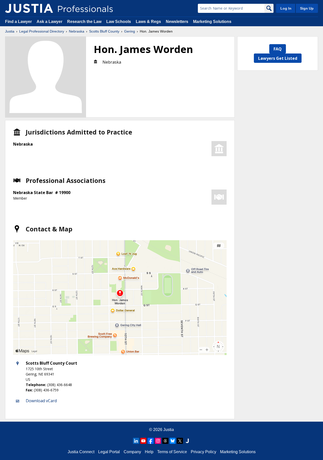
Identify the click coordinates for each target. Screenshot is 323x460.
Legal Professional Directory (41, 31)
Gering (129, 31)
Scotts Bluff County (104, 31)
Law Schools (118, 21)
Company (132, 452)
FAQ (278, 49)
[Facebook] (151, 441)
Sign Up (307, 8)
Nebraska (76, 31)
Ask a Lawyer (50, 21)
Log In (285, 8)
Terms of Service (172, 452)
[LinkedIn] (136, 441)
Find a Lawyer (18, 21)
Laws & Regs (148, 21)
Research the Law (84, 21)
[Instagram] (158, 441)
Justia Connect (81, 452)
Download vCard (41, 400)
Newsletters (177, 21)
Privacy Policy (203, 452)
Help (149, 452)
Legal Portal (109, 452)
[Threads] (165, 441)
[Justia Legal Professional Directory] (29, 8)
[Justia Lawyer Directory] (187, 441)
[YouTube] (143, 441)
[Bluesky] (173, 441)
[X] (180, 441)
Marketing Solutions (212, 21)
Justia (9, 31)
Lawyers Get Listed (277, 58)
